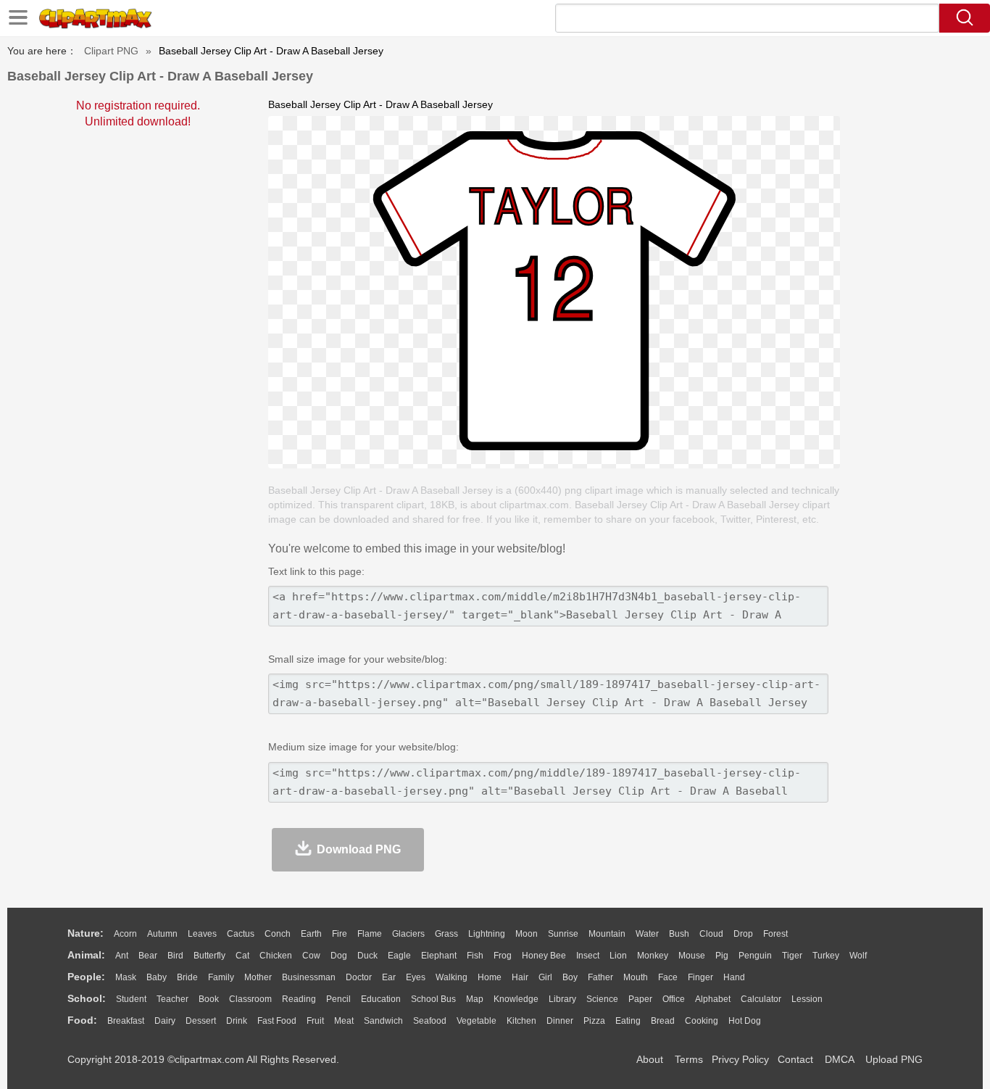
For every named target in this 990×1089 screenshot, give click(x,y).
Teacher (172, 999)
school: (86, 998)
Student (131, 999)
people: (86, 976)
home (490, 977)
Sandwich (383, 1021)
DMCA (839, 1059)
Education (381, 999)
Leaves (202, 934)
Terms (689, 1059)
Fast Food (276, 1021)
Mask (125, 977)
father (600, 977)
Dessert (201, 1021)
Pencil (338, 999)
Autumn (162, 934)
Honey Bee (544, 956)
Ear (389, 977)
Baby (156, 977)
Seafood (429, 1021)
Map (474, 999)
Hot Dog (744, 1021)
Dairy (164, 1021)
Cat (242, 956)
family (221, 977)
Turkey (825, 956)
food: (82, 1020)
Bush (679, 934)
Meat (344, 1021)
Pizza (594, 1021)
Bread (663, 1021)
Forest (775, 934)
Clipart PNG (111, 51)
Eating (628, 1021)
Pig (721, 956)
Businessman (309, 977)
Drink (236, 1021)
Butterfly (209, 956)
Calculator (761, 999)
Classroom (250, 999)
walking (451, 977)
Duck (367, 956)
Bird (175, 956)
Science (602, 999)
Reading (299, 999)
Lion (618, 956)
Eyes (415, 977)
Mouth (635, 977)
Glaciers (408, 934)
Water (647, 934)
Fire (339, 934)
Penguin (755, 956)
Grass (446, 934)
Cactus (240, 934)
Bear (147, 956)
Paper (640, 999)
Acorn (125, 934)
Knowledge (516, 999)
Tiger (792, 956)
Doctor (359, 977)
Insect (587, 956)
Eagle (399, 956)
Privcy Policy (740, 1059)
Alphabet (713, 999)
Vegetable (476, 1021)
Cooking (701, 1021)
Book (209, 999)
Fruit (315, 1021)
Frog (503, 956)
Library (562, 999)
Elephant (439, 956)
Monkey (652, 956)
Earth (311, 934)
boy (570, 977)
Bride (187, 977)
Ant (121, 956)
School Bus (433, 999)
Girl (545, 977)
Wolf (858, 956)
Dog (338, 956)
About (649, 1059)
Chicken (275, 956)
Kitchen (521, 1021)
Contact (795, 1059)
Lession (807, 999)
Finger (700, 977)
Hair (520, 977)
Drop (743, 934)
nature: (85, 933)
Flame (369, 934)
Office (673, 999)
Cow (311, 956)
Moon (526, 934)
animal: (86, 955)
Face (668, 977)
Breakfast (125, 1021)
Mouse (691, 956)
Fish (475, 956)
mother (258, 977)
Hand (734, 977)
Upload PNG (894, 1059)
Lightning (486, 934)
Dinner (559, 1021)
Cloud (711, 934)
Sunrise (563, 934)
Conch (278, 934)
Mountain (606, 934)
